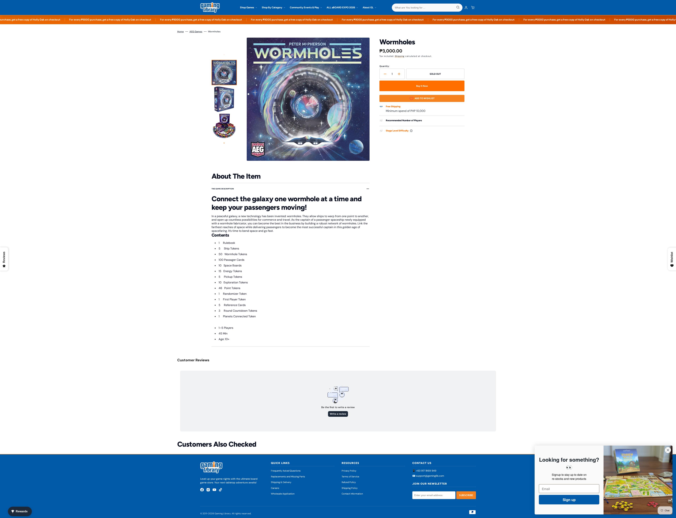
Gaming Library (223, 513)
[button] (473, 7)
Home (180, 31)
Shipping (400, 56)
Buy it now (422, 86)
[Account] (466, 7)
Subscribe (466, 495)
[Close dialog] (668, 450)
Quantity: (384, 66)
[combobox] (427, 7)
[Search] (458, 7)
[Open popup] (411, 131)
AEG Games (195, 31)
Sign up (569, 499)
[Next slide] (224, 143)
